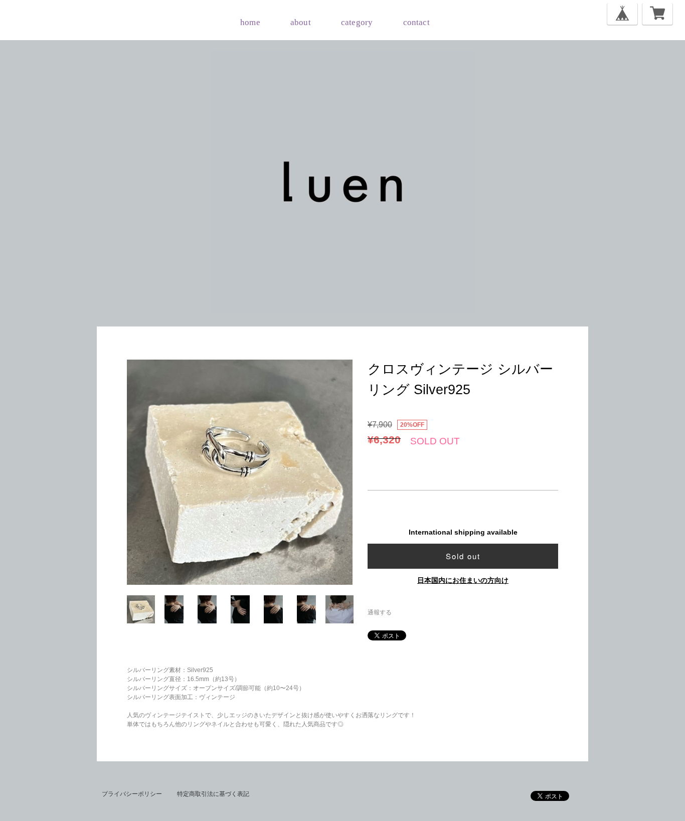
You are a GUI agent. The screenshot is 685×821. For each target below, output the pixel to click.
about (300, 22)
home (250, 22)
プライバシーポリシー (132, 793)
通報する (380, 612)
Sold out (463, 556)
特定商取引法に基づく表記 (213, 793)
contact (416, 22)
